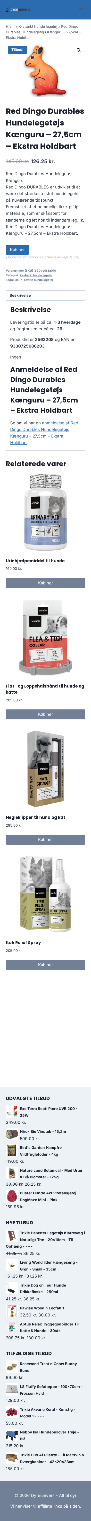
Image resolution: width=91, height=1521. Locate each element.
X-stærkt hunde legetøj (37, 26)
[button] (78, 50)
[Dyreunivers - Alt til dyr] (18, 10)
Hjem (10, 26)
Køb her (17, 249)
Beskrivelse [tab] (20, 295)
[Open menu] (80, 9)
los (17, 280)
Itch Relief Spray (23, 943)
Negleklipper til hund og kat (35, 817)
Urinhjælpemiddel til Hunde (35, 561)
